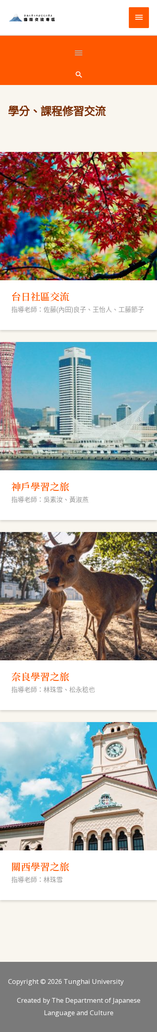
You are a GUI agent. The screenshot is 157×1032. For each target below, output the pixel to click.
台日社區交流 (40, 296)
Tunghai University (94, 981)
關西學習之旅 (40, 866)
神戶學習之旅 (40, 486)
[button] (78, 74)
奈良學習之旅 (40, 676)
